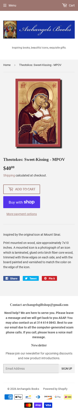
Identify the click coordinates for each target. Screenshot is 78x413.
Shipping (9, 175)
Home (7, 65)
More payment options (21, 214)
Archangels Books (28, 388)
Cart (71, 5)
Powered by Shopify (55, 388)
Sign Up (67, 368)
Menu (12, 5)
